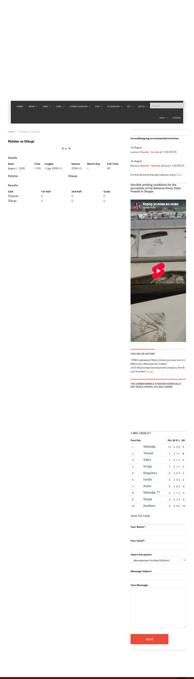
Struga (149, 371)
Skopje (147, 499)
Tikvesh (148, 453)
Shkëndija (149, 446)
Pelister (13, 196)
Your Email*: (138, 541)
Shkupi (12, 200)
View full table (140, 515)
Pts (170, 440)
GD (183, 440)
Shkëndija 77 (151, 492)
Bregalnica (150, 472)
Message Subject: (141, 571)
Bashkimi (149, 505)
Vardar (147, 479)
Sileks (147, 459)
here (179, 175)
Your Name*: (138, 527)
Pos (133, 440)
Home (11, 131)
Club (138, 440)
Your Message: (139, 585)
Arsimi (147, 486)
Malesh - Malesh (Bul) (153, 166)
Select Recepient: (141, 554)
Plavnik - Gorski (149, 152)
